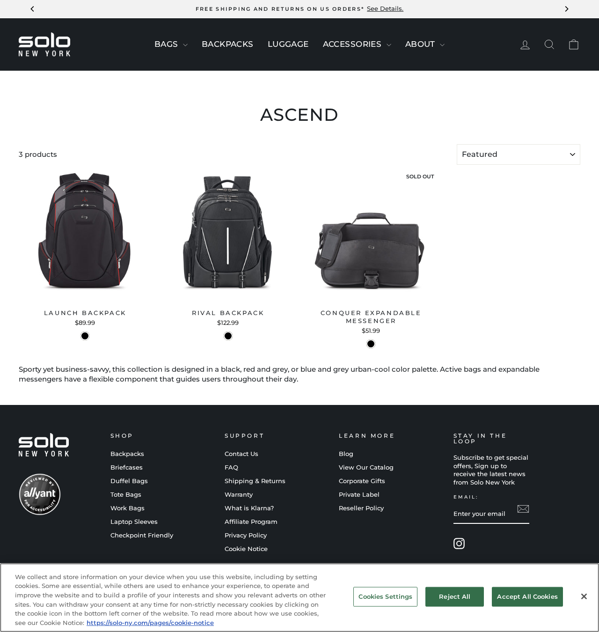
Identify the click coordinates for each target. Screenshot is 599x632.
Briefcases (126, 467)
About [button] (421, 44)
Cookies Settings (385, 596)
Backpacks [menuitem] (228, 44)
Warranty (239, 494)
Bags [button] (167, 44)
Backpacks (127, 453)
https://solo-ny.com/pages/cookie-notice (150, 622)
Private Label (359, 494)
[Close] (584, 596)
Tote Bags (125, 494)
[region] (299, 597)
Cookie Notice (246, 548)
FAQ (231, 467)
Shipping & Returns (255, 481)
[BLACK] (84, 335)
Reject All (454, 596)
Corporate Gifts (362, 481)
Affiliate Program (251, 521)
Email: (465, 497)
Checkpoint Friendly (141, 535)
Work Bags (127, 508)
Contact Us (241, 453)
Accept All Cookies (527, 596)
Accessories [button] (353, 44)
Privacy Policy (246, 535)
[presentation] (185, 45)
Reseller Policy (361, 508)
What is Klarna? (249, 508)
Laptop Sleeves (134, 521)
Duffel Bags (129, 481)
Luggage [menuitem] (288, 44)
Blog (346, 453)
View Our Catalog (366, 467)
